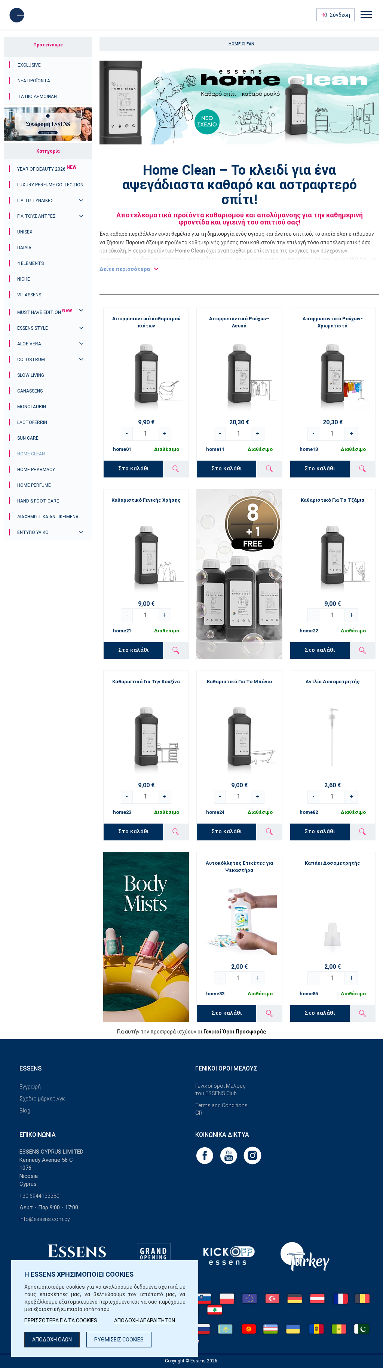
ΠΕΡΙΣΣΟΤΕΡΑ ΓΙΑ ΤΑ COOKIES (60, 1320)
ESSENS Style (32, 328)
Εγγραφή (30, 1087)
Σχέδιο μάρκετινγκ (42, 1099)
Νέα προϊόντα (34, 80)
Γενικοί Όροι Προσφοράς (234, 1032)
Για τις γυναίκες (35, 200)
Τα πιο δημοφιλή (37, 96)
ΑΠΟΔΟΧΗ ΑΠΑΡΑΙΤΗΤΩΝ (144, 1320)
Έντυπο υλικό (33, 532)
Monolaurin (31, 406)
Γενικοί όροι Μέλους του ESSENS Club (220, 1089)
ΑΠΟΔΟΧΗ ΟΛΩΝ (52, 1340)
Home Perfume (34, 485)
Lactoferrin (32, 422)
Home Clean (31, 453)
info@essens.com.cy (44, 1219)
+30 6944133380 (39, 1196)
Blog (24, 1111)
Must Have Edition (44, 312)
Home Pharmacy (36, 469)
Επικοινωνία (37, 1134)
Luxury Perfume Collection (50, 184)
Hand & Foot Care (38, 501)
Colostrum (31, 359)
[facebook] (205, 1155)
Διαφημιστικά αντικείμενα (48, 516)
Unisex (25, 232)
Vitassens (29, 294)
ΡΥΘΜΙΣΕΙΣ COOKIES (119, 1340)
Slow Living (30, 375)
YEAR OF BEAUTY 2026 (47, 169)
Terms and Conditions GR (221, 1109)
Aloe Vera (29, 343)
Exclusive (29, 65)
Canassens (30, 391)
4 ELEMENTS (30, 263)
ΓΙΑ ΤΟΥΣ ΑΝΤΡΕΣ (36, 216)
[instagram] (252, 1155)
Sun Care (28, 438)
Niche (23, 279)
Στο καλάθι (133, 468)
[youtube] (229, 1155)
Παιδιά (24, 247)
